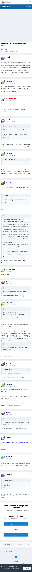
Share (8, 544)
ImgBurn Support (13, 51)
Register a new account (16, 524)
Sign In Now (16, 535)
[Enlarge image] (28, 146)
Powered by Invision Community (16, 563)
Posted (11, 59)
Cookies (16, 561)
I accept (27, 568)
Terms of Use (4, 570)
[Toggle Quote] (3, 126)
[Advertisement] (16, 25)
